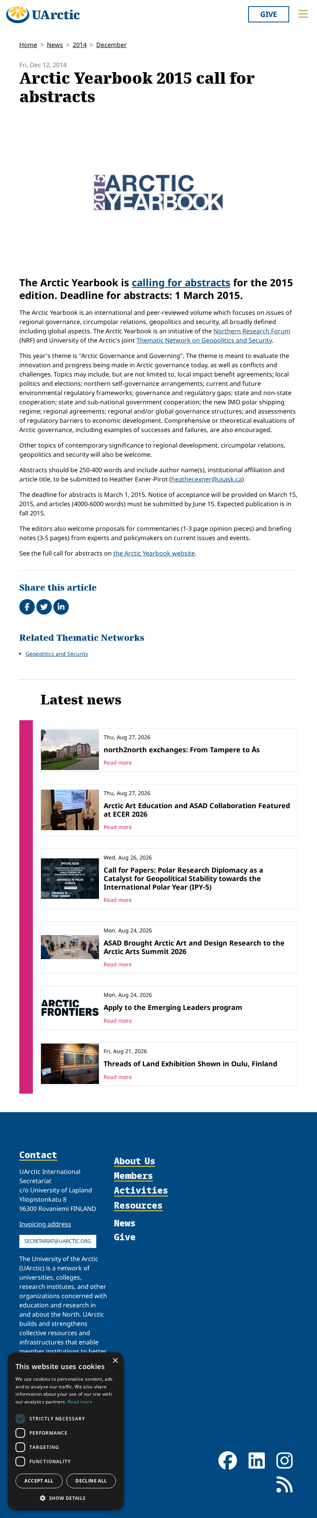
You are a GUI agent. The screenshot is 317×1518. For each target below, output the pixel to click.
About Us (134, 1161)
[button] (65, 1498)
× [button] (115, 1361)
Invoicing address (45, 1224)
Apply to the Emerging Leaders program (173, 1007)
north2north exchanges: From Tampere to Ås (182, 749)
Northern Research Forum (251, 331)
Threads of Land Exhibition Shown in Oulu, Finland (190, 1063)
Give (268, 14)
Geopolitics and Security (57, 653)
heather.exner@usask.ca (206, 479)
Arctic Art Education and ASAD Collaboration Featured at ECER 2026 (197, 810)
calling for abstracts (181, 282)
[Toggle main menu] (303, 14)
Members (133, 1176)
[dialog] (66, 1431)
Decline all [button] (91, 1480)
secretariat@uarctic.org (57, 1241)
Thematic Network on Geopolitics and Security (204, 340)
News (55, 45)
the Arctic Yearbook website (154, 553)
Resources (138, 1205)
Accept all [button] (38, 1480)
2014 (80, 45)
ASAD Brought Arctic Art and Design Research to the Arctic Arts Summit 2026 (194, 947)
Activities (141, 1190)
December (111, 45)
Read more (118, 762)
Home (28, 45)
